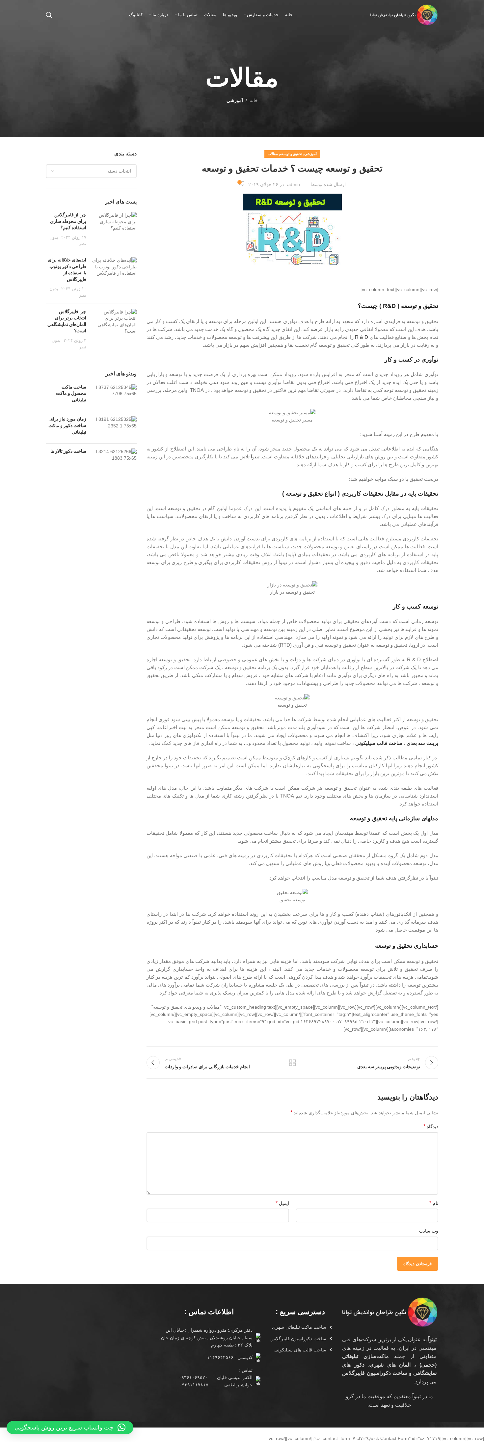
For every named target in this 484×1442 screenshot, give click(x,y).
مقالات (273, 154)
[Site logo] (403, 14)
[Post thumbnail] (114, 229)
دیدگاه (430, 1126)
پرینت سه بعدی (422, 743)
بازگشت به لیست (292, 1062)
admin (293, 184)
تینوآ (255, 456)
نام (433, 1203)
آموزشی (235, 100)
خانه (254, 100)
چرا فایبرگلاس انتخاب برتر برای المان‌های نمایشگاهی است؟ (66, 321)
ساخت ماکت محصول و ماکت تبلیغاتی (71, 394)
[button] (70, 1427)
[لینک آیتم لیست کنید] (297, 1327)
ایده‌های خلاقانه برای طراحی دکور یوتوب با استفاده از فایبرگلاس (67, 270)
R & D (361, 337)
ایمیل (282, 1203)
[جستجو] (49, 14)
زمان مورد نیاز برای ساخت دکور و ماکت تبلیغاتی (67, 426)
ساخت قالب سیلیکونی (378, 743)
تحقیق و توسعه (291, 154)
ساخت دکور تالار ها (68, 451)
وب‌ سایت (428, 1231)
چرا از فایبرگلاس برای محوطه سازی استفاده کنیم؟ (68, 221)
